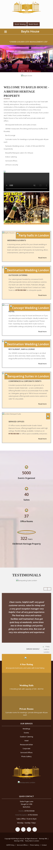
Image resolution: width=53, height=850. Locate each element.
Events (26, 733)
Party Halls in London (32, 841)
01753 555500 (29, 811)
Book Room (33, 24)
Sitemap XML (43, 838)
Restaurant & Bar (26, 744)
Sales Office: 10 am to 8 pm (26, 819)
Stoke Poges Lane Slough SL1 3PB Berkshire (26, 804)
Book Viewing (20, 24)
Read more (42, 258)
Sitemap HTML (19, 841)
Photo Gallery (26, 756)
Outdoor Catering (18, 275)
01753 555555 (32, 815)
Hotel (12, 311)
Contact (44, 845)
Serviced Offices (16, 421)
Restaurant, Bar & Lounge (22, 349)
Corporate (26, 748)
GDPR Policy (10, 845)
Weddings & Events (16, 240)
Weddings (26, 729)
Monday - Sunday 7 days (26, 823)
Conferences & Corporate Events (25, 381)
